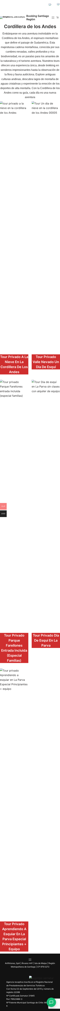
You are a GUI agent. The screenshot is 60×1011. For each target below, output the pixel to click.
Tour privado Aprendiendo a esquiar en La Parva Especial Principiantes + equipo (14, 936)
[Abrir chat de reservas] (51, 1002)
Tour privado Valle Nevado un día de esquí (46, 362)
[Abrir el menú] (53, 18)
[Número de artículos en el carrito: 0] (57, 17)
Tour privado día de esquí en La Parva (46, 640)
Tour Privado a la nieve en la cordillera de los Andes (14, 364)
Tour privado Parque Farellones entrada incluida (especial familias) (14, 648)
